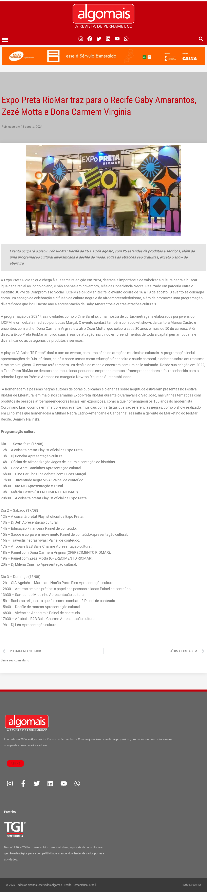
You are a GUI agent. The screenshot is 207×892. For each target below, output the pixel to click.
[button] (5, 40)
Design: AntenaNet (192, 884)
